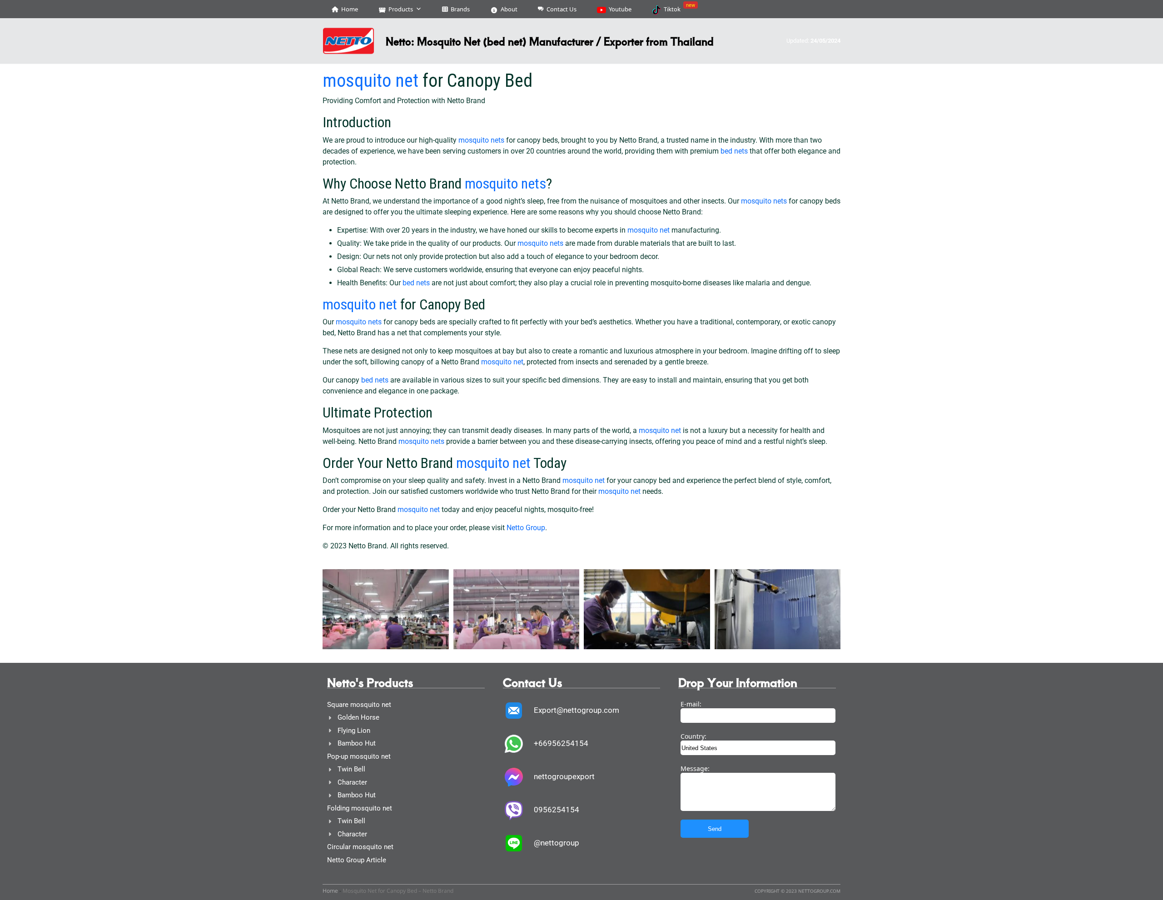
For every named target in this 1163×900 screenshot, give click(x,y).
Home (349, 9)
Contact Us (562, 9)
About (509, 9)
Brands (460, 9)
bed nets (734, 151)
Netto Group (526, 527)
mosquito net (370, 80)
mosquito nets (481, 140)
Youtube (620, 9)
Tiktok (679, 7)
